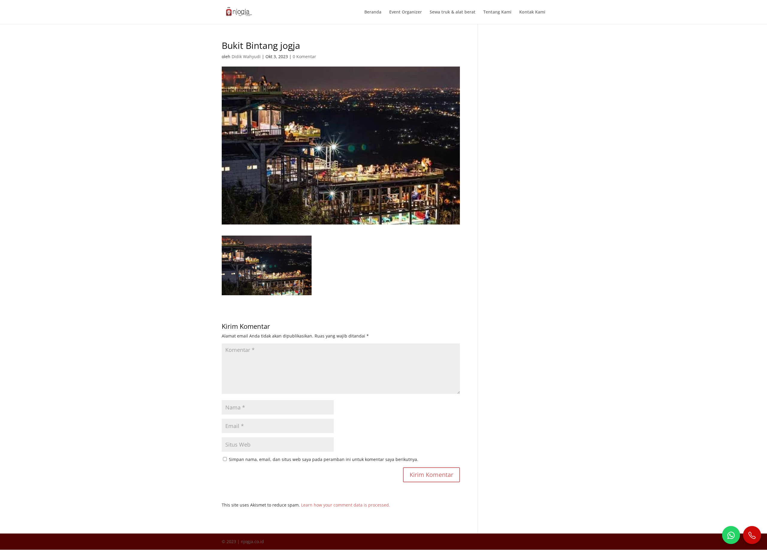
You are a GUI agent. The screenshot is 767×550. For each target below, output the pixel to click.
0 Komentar (304, 56)
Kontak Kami (532, 12)
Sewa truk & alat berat (452, 12)
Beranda (372, 12)
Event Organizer (405, 12)
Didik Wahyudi (246, 56)
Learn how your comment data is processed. (345, 505)
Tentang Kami (497, 12)
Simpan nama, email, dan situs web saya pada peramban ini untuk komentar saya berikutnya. (323, 459)
